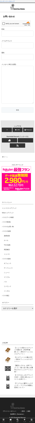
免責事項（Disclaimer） (17, 414)
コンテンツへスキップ (7, 1)
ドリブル (7, 277)
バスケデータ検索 (8, 217)
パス (5, 282)
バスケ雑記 (5, 295)
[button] (31, 264)
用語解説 (7, 249)
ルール (6, 240)
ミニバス (7, 254)
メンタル (7, 291)
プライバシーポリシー (9, 411)
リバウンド (7, 286)
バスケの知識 (6, 231)
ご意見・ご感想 (25, 411)
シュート (7, 272)
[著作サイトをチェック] (9, 140)
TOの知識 (7, 245)
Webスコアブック (8, 213)
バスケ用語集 (6, 222)
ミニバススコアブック (9, 208)
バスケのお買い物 (8, 226)
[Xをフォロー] (25, 140)
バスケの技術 (6, 259)
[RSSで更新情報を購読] (17, 145)
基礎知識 (7, 236)
